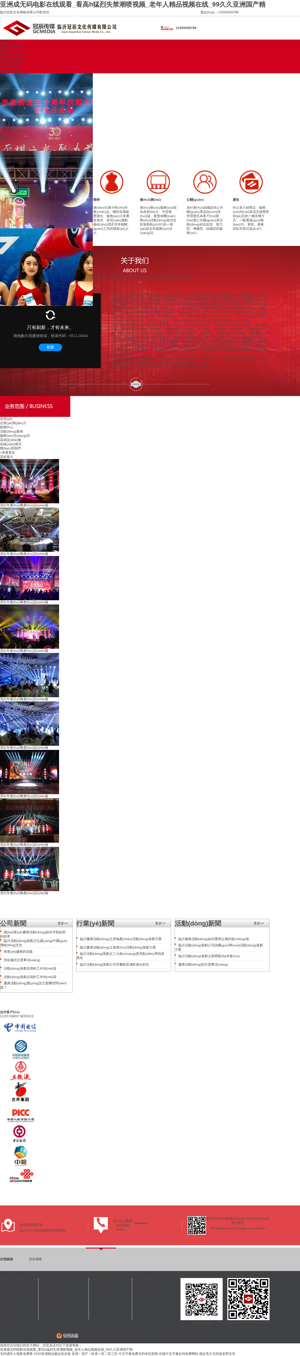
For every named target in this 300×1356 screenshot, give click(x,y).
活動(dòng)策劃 (54, 1304)
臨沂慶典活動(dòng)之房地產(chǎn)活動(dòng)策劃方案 (121, 939)
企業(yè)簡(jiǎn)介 (13, 46)
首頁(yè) (6, 41)
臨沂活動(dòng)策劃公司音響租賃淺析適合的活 (114, 964)
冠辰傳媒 (35, 1259)
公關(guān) (195, 199)
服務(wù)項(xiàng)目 (15, 58)
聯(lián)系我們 (10, 71)
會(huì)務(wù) (150, 199)
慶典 (3, 1292)
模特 (96, 199)
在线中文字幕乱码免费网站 (178, 1354)
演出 (3, 1296)
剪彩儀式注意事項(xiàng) (22, 960)
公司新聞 (143, 1287)
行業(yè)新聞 (146, 1292)
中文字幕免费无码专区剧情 (138, 1354)
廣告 (236, 199)
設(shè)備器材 (53, 1287)
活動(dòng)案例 (11, 54)
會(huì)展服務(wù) (56, 1292)
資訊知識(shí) (147, 1280)
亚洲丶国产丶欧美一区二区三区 (95, 1354)
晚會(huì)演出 (53, 1300)
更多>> (63, 923)
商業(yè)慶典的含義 (18, 951)
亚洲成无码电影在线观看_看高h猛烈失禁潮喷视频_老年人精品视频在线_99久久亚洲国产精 (133, 4)
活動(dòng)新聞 (148, 1296)
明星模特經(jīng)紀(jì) (59, 1296)
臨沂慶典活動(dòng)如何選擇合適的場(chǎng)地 (213, 939)
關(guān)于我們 (12, 1280)
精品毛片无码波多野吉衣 (217, 1354)
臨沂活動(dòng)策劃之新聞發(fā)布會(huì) (209, 956)
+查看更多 (7, 452)
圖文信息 (100, 1280)
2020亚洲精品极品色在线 (52, 1354)
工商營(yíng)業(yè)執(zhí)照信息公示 (105, 1335)
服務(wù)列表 (53, 1280)
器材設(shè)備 (10, 62)
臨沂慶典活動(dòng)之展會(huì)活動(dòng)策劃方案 (118, 947)
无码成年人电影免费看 (16, 1354)
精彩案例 (100, 1292)
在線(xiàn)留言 (11, 67)
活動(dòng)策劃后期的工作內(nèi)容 (30, 968)
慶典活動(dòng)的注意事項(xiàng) (203, 964)
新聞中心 (6, 50)
